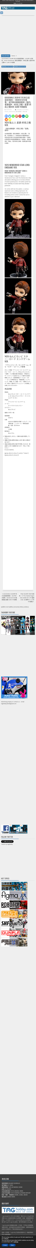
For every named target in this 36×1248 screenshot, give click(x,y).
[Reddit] (6, 119)
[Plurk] (16, 116)
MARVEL (6, 111)
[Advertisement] (18, 34)
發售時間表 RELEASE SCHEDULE (11, 1183)
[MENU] (1, 12)
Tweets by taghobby (7, 844)
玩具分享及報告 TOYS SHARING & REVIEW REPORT (16, 1193)
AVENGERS (19, 109)
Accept (5, 1245)
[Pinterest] (19, 116)
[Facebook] (6, 116)
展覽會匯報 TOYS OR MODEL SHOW (12, 1187)
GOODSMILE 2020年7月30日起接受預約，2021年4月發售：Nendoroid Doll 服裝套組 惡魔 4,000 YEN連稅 (9, 596)
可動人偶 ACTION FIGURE (7, 66)
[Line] (26, 116)
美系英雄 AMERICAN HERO (20, 66)
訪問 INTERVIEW (6, 1189)
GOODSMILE (25, 109)
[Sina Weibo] (9, 119)
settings (16, 1242)
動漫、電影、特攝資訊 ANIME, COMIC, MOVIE (15, 1195)
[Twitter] (9, 116)
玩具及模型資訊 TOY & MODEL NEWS (12, 1191)
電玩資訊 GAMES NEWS (8, 1197)
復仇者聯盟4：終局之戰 (21, 111)
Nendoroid (12, 111)
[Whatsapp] (13, 116)
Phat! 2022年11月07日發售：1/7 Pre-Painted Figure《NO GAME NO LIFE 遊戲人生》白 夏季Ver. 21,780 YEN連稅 (26, 597)
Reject (12, 1245)
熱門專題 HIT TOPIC (7, 1185)
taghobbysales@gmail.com (8, 703)
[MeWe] (23, 116)
